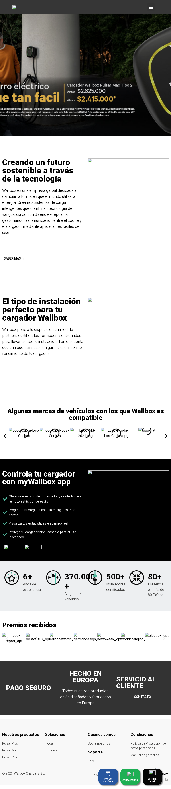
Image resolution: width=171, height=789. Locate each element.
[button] (151, 7)
